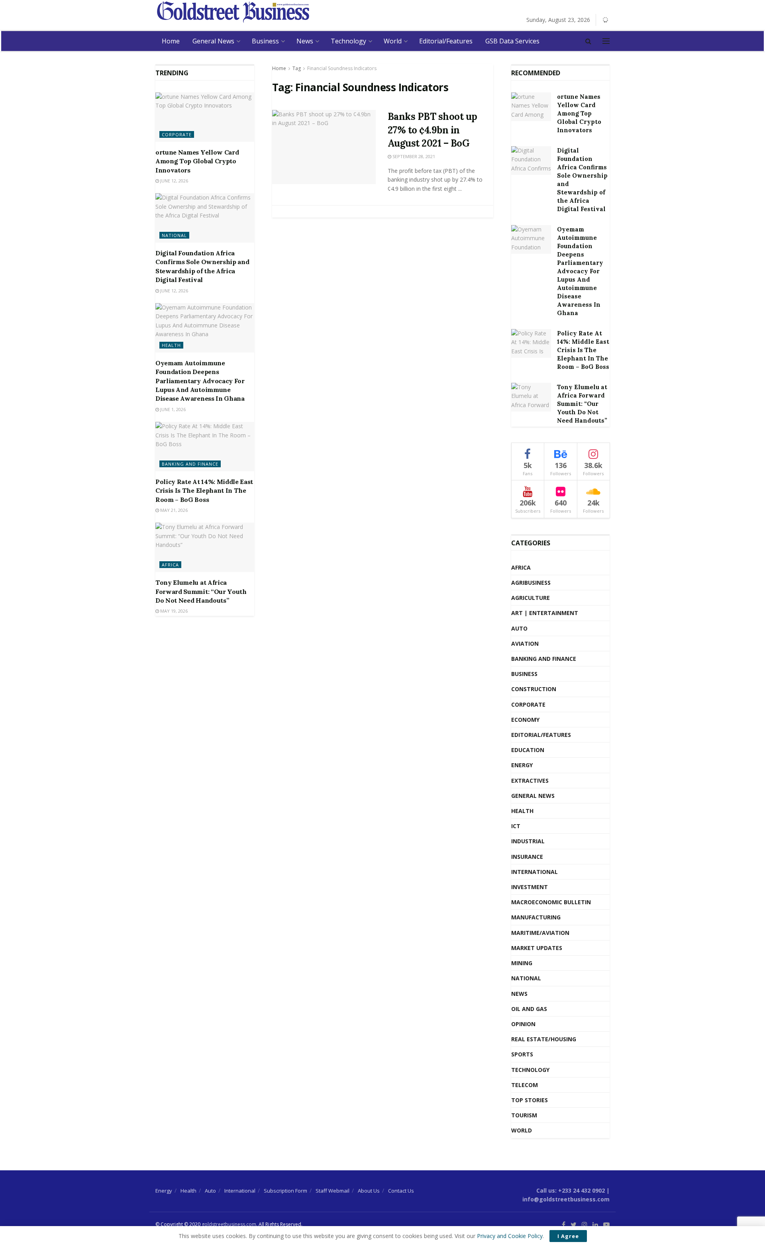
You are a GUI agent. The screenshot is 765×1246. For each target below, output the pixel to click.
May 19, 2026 (173, 611)
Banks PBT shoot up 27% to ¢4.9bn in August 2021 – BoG (432, 129)
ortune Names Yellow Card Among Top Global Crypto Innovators (197, 161)
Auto (519, 628)
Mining (521, 963)
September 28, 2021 (413, 156)
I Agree (568, 1236)
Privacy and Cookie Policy (510, 1236)
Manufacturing (536, 917)
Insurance (527, 856)
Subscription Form (285, 1190)
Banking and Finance (190, 464)
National (174, 235)
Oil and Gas (529, 1009)
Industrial (528, 841)
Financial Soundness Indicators (342, 68)
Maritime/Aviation (540, 932)
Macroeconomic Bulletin (551, 902)
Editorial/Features (446, 41)
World (393, 41)
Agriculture (530, 597)
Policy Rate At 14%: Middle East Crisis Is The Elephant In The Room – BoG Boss (204, 490)
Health (171, 345)
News (304, 41)
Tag (296, 68)
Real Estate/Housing (543, 1039)
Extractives (530, 780)
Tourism (524, 1115)
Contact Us (401, 1190)
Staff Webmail (332, 1190)
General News (213, 41)
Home (171, 41)
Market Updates (536, 948)
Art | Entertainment (544, 613)
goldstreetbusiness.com (229, 1224)
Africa (170, 565)
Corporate (177, 134)
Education (527, 750)
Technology (348, 41)
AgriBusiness (531, 582)
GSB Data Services (512, 41)
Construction (533, 689)
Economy (525, 719)
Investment (529, 887)
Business (265, 41)
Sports (522, 1054)
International (534, 872)
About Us (369, 1190)
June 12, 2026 (173, 181)
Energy (522, 765)
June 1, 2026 (172, 409)
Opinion (523, 1024)
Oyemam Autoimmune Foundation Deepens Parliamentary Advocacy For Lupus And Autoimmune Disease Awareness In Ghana (200, 381)
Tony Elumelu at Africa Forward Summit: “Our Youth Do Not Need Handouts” (201, 591)
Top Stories (529, 1100)
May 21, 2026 (173, 510)
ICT (515, 826)
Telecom (524, 1085)
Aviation (525, 643)
